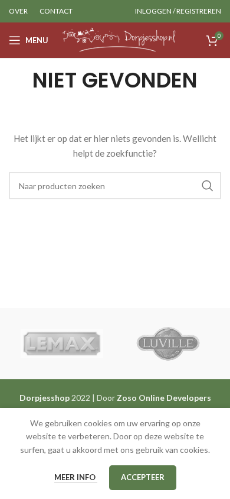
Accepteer (143, 477)
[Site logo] (119, 39)
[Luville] (168, 343)
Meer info (75, 477)
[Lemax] (62, 343)
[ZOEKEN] (207, 185)
